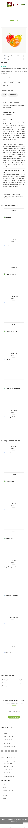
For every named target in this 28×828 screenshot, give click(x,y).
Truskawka (14, 296)
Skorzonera (14, 617)
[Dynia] (15, 548)
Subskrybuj (15, 717)
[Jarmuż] (15, 662)
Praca (4, 798)
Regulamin (5, 793)
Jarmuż (14, 646)
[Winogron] (15, 283)
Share (11, 82)
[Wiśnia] (15, 255)
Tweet (4, 82)
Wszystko (14, 18)
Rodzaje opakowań (7, 90)
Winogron (14, 268)
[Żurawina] (15, 226)
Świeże (4, 685)
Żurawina (14, 210)
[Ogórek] (15, 576)
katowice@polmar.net (9, 776)
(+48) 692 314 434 (8, 740)
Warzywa (12, 682)
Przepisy (13, 95)
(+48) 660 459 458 (8, 736)
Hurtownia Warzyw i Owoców (14, 198)
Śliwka (14, 325)
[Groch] (15, 519)
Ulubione (17, 826)
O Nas (4, 784)
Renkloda (14, 353)
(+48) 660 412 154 (8, 769)
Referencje (5, 795)
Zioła (18, 682)
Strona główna (14, 12)
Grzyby (4, 679)
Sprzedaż (4, 682)
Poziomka (14, 410)
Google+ (18, 82)
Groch (14, 503)
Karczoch (14, 446)
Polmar (3, 826)
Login (24, 826)
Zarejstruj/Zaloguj (11, 68)
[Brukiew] (15, 605)
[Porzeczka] (15, 398)
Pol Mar (16, 679)
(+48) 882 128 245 (8, 766)
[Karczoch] (15, 462)
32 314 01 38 (7, 743)
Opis (4, 95)
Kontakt (5, 801)
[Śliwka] (15, 341)
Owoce (10, 679)
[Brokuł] (15, 491)
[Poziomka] (15, 426)
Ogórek (14, 560)
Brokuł (14, 475)
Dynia (14, 532)
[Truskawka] (15, 312)
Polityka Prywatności (8, 790)
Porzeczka (14, 382)
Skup (22, 679)
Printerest (5, 85)
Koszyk (10, 826)
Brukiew (14, 589)
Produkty (14, 15)
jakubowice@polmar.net (9, 746)
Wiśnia (14, 239)
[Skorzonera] (15, 633)
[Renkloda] (15, 369)
